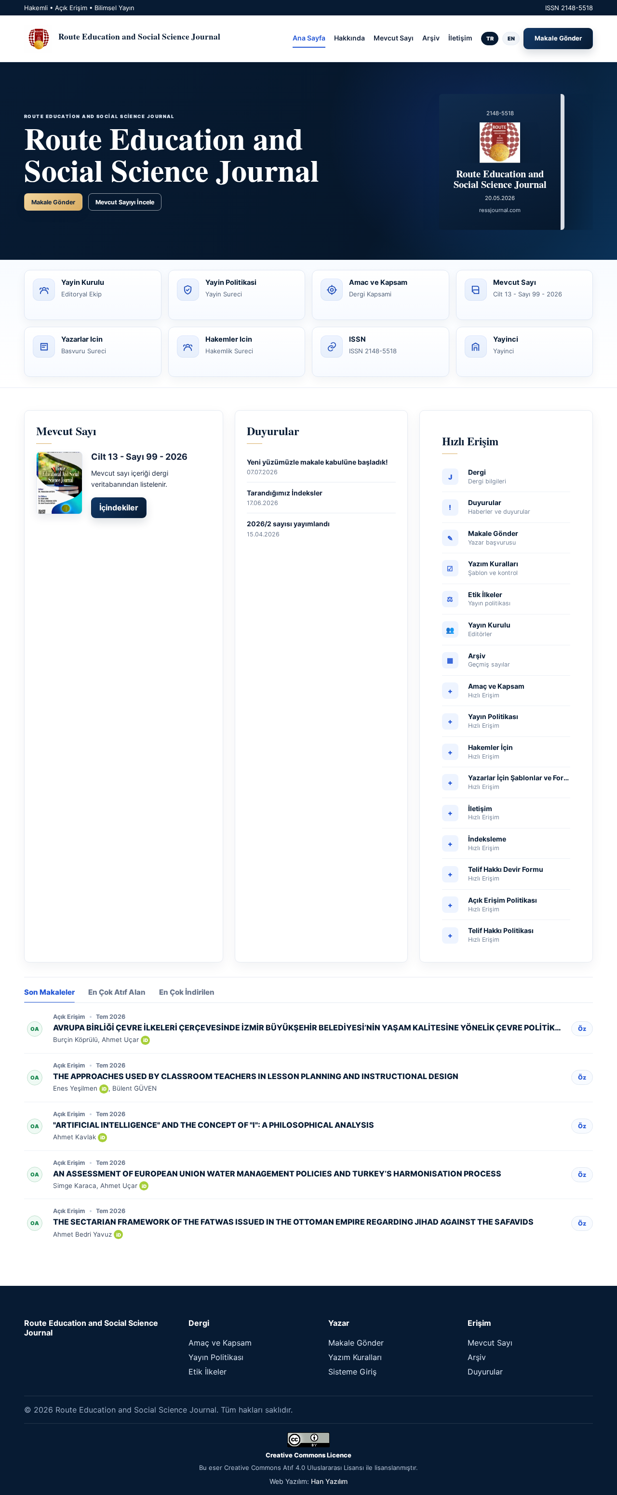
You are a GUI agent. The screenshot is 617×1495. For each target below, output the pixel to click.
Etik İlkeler (207, 1371)
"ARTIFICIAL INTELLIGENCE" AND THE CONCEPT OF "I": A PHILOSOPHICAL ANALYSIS (213, 1125)
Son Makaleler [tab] (49, 992)
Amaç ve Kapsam (220, 1343)
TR (490, 38)
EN (511, 38)
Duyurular (485, 1371)
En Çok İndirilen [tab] (187, 992)
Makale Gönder (558, 38)
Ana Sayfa (309, 38)
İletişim (460, 38)
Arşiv (431, 38)
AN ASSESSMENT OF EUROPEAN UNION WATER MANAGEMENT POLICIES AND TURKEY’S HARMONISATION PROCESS (277, 1173)
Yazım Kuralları (355, 1357)
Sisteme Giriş (352, 1371)
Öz (582, 1028)
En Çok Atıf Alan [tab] (117, 992)
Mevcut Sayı (394, 38)
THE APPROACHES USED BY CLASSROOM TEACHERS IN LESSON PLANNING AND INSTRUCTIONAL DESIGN (255, 1076)
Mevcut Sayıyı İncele (124, 202)
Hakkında (349, 38)
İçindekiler (118, 507)
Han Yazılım (329, 1481)
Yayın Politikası (215, 1357)
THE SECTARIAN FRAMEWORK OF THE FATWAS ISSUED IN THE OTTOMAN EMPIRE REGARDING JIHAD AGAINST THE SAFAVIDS (293, 1222)
